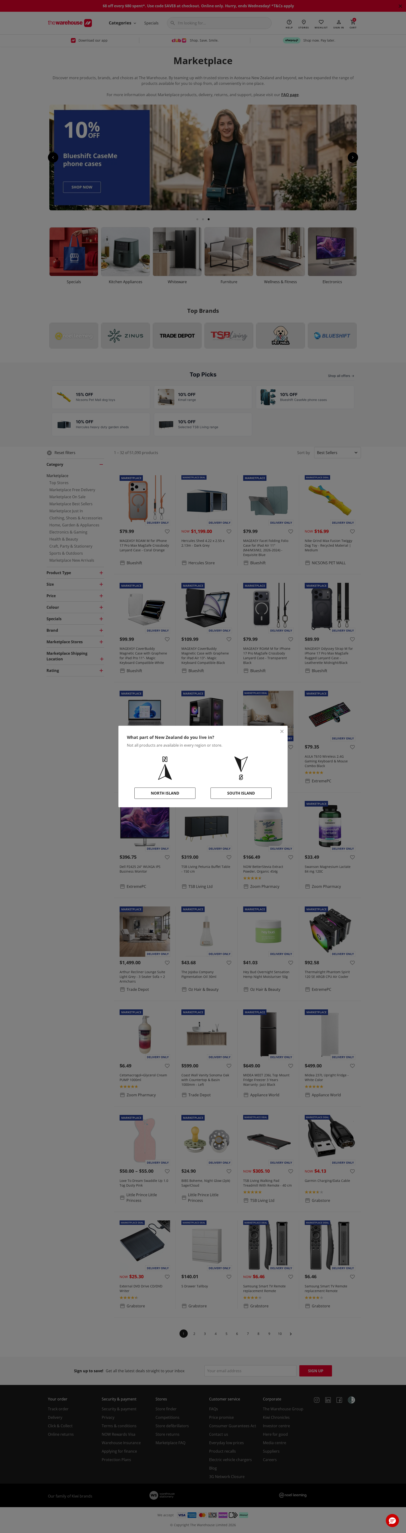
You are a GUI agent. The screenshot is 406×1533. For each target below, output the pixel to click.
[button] (392, 1520)
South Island (241, 793)
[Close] (282, 731)
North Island (165, 793)
